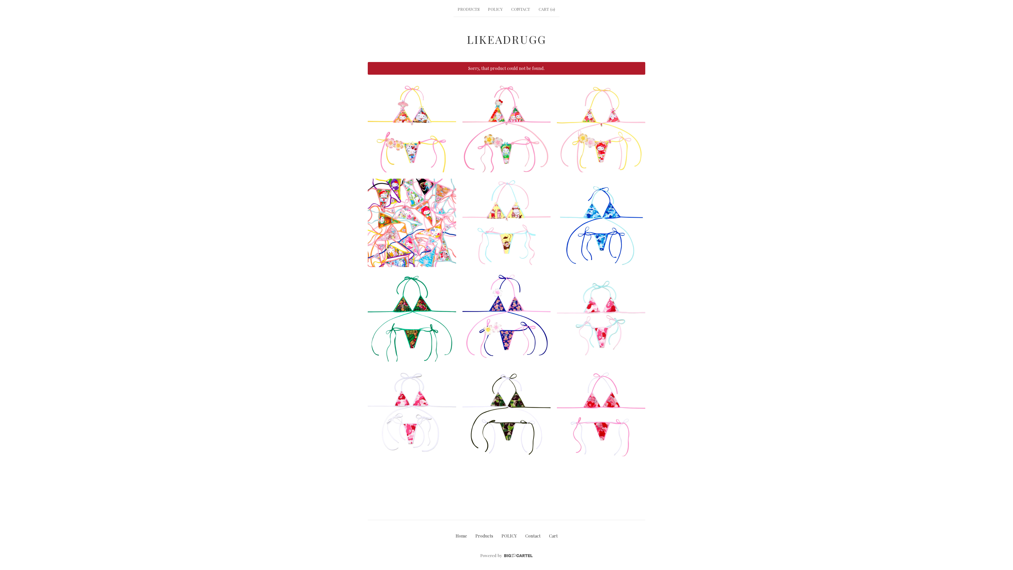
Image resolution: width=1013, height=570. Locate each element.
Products (469, 9)
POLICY (495, 9)
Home (461, 536)
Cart (553, 536)
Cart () (547, 9)
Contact (520, 9)
